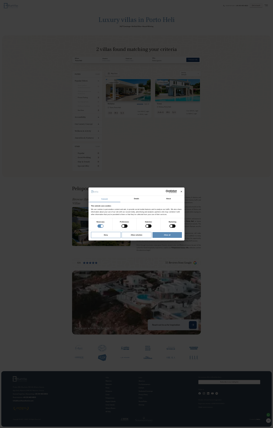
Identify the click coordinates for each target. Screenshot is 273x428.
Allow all (167, 235)
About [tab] (168, 199)
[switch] (124, 226)
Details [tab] (136, 199)
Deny (106, 235)
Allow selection (136, 235)
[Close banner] (181, 191)
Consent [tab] (104, 199)
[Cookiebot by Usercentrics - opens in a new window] (167, 191)
